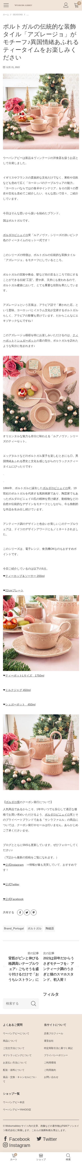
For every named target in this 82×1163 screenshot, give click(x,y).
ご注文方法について (13, 1048)
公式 (14, 864)
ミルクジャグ (18, 690)
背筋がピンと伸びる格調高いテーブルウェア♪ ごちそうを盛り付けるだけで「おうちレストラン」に (23, 969)
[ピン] (34, 912)
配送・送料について (13, 1070)
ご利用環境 (50, 1062)
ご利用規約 (50, 1070)
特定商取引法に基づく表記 (58, 1048)
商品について (10, 1040)
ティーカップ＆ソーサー (25, 576)
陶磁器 (50, 928)
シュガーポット (26, 340)
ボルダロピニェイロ (55, 488)
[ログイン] (66, 5)
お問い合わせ (51, 1077)
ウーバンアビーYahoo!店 (17, 1109)
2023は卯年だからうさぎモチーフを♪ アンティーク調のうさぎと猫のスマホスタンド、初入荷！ (58, 969)
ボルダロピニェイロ (15, 235)
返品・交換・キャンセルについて (19, 1079)
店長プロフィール (53, 1033)
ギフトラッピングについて (17, 1055)
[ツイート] (27, 912)
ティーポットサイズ (24, 675)
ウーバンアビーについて (16, 1033)
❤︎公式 (13, 899)
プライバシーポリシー (56, 1055)
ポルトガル (35, 928)
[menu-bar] (7, 5)
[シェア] (20, 912)
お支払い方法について (15, 1062)
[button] (33, 1003)
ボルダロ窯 (13, 802)
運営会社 (49, 1040)
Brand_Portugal (14, 928)
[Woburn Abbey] (23, 5)
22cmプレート (14, 590)
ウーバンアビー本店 (13, 1102)
